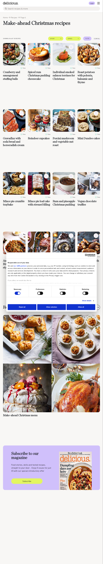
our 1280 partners (20, 266)
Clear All (97, 38)
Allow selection (51, 307)
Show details (86, 300)
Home (5, 17)
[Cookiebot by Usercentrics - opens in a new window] (86, 255)
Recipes (14, 17)
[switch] (40, 293)
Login (92, 3)
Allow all (81, 307)
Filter (87, 38)
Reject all (22, 307)
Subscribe (26, 481)
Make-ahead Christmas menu (20, 415)
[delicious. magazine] (10, 3)
